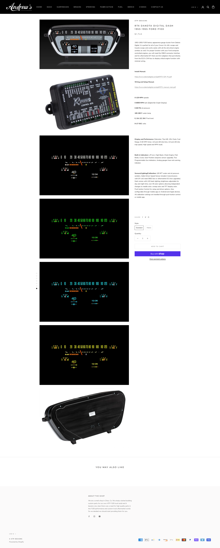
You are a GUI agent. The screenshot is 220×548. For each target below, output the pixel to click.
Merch (131, 7)
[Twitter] (145, 217)
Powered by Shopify (16, 542)
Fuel (120, 7)
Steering (90, 7)
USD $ (193, 7)
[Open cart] (213, 7)
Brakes (77, 7)
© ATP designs (15, 539)
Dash (49, 7)
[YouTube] (99, 516)
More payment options (158, 259)
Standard (139, 228)
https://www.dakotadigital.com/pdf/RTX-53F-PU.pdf (153, 77)
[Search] (208, 7)
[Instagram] (94, 516)
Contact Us (157, 7)
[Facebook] (142, 217)
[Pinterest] (148, 217)
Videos (142, 7)
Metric (149, 228)
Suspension (63, 7)
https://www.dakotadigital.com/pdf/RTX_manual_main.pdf (155, 87)
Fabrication (106, 7)
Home (39, 7)
